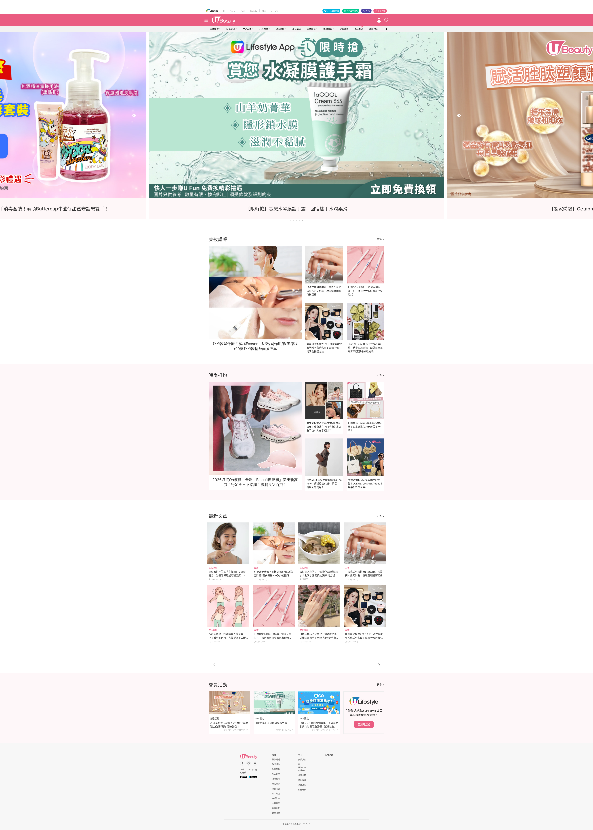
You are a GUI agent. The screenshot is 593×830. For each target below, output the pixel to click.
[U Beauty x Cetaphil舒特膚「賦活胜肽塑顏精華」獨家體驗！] (229, 702)
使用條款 (302, 780)
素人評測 (276, 793)
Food (242, 11)
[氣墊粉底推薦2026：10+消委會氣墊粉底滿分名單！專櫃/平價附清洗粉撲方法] (365, 606)
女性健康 (213, 567)
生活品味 (247, 29)
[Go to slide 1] (290, 220)
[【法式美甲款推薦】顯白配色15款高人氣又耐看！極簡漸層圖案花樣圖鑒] (365, 543)
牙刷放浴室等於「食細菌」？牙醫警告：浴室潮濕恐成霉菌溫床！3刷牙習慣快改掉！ (228, 575)
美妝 (256, 630)
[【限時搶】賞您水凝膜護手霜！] (274, 702)
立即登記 (364, 724)
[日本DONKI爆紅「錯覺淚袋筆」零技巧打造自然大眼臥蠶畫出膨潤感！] (274, 606)
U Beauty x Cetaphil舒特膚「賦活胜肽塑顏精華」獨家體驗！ (229, 724)
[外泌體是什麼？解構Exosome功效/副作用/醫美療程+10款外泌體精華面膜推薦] (274, 543)
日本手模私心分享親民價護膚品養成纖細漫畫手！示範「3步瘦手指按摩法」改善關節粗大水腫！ (319, 638)
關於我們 (302, 759)
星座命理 (296, 29)
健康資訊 (280, 29)
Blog (264, 11)
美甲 (347, 567)
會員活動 (276, 808)
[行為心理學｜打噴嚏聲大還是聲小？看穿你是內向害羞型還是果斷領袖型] (228, 606)
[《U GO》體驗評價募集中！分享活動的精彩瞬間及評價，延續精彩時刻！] (319, 702)
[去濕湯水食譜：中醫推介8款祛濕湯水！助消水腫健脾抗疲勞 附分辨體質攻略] (319, 543)
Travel (232, 11)
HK (223, 11)
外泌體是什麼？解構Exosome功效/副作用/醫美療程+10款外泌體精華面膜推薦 (273, 575)
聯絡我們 (302, 789)
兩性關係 (311, 29)
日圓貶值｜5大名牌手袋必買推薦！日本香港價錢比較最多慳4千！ (365, 426)
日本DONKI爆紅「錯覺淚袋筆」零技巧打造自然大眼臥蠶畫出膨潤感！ (365, 291)
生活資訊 (213, 630)
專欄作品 (276, 798)
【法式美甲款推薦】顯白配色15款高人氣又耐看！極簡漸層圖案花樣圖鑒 (324, 291)
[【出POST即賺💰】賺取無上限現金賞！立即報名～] (296, 115)
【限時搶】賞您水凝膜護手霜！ (272, 722)
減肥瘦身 (304, 630)
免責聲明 (302, 775)
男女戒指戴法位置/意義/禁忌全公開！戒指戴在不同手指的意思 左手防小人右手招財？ (324, 426)
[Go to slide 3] (296, 220)
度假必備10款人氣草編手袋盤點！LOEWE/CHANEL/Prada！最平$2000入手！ (365, 483)
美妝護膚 (214, 29)
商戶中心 (366, 11)
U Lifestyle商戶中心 (302, 767)
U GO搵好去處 (333, 11)
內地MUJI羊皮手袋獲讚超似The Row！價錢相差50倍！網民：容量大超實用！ (324, 483)
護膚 (256, 567)
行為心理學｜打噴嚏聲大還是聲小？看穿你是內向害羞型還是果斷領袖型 (227, 638)
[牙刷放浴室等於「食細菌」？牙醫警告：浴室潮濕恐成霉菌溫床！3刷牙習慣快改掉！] (228, 543)
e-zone (274, 11)
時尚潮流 (230, 29)
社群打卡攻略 (352, 11)
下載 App (381, 11)
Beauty (253, 11)
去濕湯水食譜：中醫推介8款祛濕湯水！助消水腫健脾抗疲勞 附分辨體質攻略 (319, 575)
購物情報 (327, 29)
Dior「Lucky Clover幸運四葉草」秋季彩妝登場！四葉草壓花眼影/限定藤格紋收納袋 (365, 347)
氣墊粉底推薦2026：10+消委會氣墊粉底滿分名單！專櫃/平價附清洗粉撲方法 (324, 347)
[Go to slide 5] (302, 220)
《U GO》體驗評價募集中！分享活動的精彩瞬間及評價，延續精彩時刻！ (319, 724)
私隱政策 (302, 785)
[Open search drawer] (386, 20)
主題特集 (276, 803)
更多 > (380, 239)
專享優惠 (276, 813)
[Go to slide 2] (293, 220)
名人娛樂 (263, 29)
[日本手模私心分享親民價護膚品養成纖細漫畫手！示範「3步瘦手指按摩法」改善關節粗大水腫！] (319, 606)
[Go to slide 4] (299, 220)
